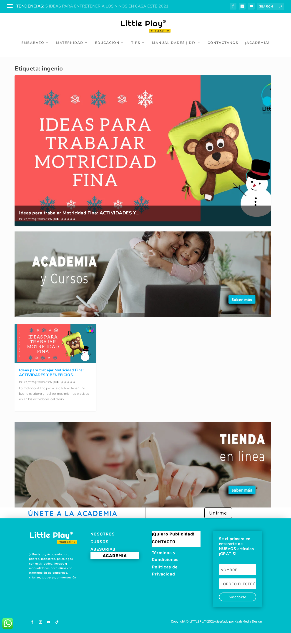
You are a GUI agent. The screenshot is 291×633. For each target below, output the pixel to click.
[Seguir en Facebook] (32, 622)
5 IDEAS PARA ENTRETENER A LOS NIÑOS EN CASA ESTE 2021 (106, 6)
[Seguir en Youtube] (48, 622)
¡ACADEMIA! (257, 43)
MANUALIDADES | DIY (174, 43)
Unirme (218, 513)
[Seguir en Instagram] (40, 622)
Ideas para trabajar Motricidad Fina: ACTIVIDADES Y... (79, 213)
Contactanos (223, 43)
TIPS (135, 43)
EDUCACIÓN (107, 43)
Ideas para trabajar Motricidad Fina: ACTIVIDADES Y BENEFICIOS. (51, 372)
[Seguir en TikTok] (57, 622)
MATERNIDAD (69, 43)
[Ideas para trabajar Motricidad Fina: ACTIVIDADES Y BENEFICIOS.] (55, 343)
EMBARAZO (32, 43)
